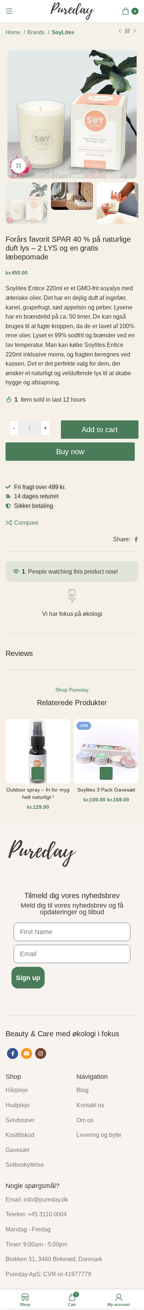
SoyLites (63, 32)
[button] (37, 773)
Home (14, 32)
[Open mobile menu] (9, 11)
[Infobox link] (72, 604)
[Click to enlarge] (18, 165)
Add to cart (100, 430)
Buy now (70, 452)
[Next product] (134, 31)
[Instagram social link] (40, 1053)
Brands (36, 32)
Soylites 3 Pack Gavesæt (106, 790)
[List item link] (35, 1090)
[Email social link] (26, 1053)
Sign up (28, 977)
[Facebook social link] (136, 539)
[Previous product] (120, 31)
